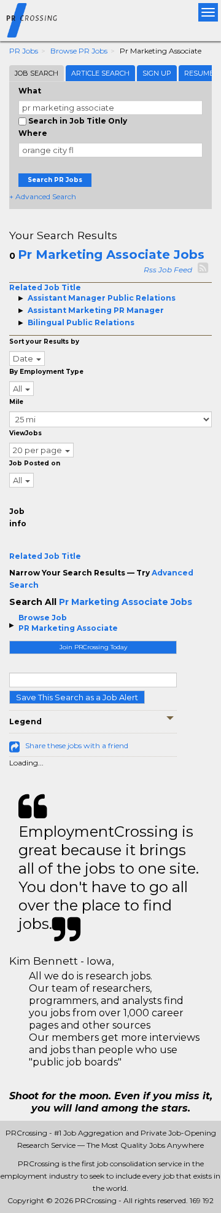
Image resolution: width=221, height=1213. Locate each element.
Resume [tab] (199, 73)
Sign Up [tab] (156, 73)
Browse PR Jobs (78, 50)
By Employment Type (46, 372)
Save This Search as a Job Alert (77, 697)
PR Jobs (23, 50)
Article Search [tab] (100, 73)
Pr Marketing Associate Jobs (111, 254)
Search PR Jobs (55, 180)
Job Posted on (34, 463)
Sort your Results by (44, 342)
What (29, 90)
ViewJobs (25, 433)
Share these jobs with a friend (76, 745)
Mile (16, 402)
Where (32, 133)
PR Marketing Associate (68, 628)
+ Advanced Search (42, 196)
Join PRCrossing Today (93, 647)
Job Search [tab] (36, 73)
